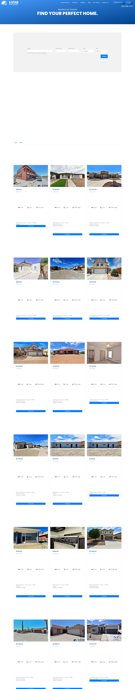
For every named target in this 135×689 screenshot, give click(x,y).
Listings (82, 2)
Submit (104, 56)
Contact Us (105, 2)
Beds (84, 48)
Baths (97, 48)
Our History (96, 2)
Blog (89, 2)
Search (29, 48)
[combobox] (96, 51)
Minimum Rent (59, 48)
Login (129, 2)
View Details (30, 226)
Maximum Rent (71, 48)
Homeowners (65, 2)
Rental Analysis (119, 2)
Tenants (74, 2)
